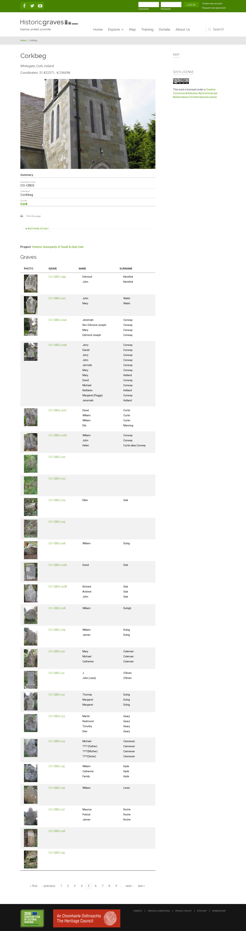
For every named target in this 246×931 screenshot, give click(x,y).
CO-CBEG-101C (57, 410)
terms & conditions (158, 911)
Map (132, 29)
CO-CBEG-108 (57, 608)
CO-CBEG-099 (57, 276)
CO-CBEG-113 (56, 716)
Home (98, 29)
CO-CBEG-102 (56, 457)
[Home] (49, 23)
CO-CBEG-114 (56, 741)
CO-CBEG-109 (56, 629)
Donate (164, 29)
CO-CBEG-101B (57, 345)
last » (141, 886)
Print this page (33, 216)
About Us (183, 29)
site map (202, 911)
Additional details (37, 228)
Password (166, 9)
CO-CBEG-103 (56, 478)
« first (33, 886)
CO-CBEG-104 (56, 500)
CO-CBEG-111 (56, 673)
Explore (114, 29)
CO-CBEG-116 (56, 787)
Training (147, 29)
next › (129, 886)
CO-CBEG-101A (57, 319)
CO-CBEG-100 (57, 298)
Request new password (214, 8)
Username (144, 9)
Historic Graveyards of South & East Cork (58, 247)
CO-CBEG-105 (56, 521)
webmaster (219, 911)
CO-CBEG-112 (56, 694)
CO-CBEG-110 (56, 651)
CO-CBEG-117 (56, 809)
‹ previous (49, 886)
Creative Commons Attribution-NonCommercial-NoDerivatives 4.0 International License (195, 93)
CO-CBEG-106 (57, 543)
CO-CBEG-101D (57, 435)
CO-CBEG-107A (57, 565)
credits (137, 911)
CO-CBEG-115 (56, 766)
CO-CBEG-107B (57, 586)
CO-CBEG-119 (56, 852)
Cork (24, 204)
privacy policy (183, 911)
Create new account (212, 3)
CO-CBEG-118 (56, 831)
